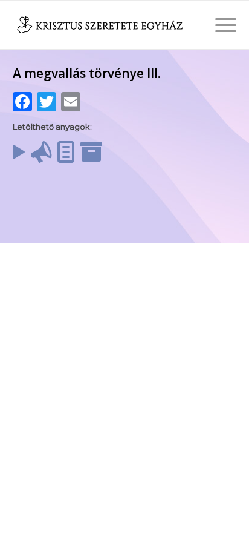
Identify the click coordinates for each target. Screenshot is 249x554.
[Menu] (219, 25)
